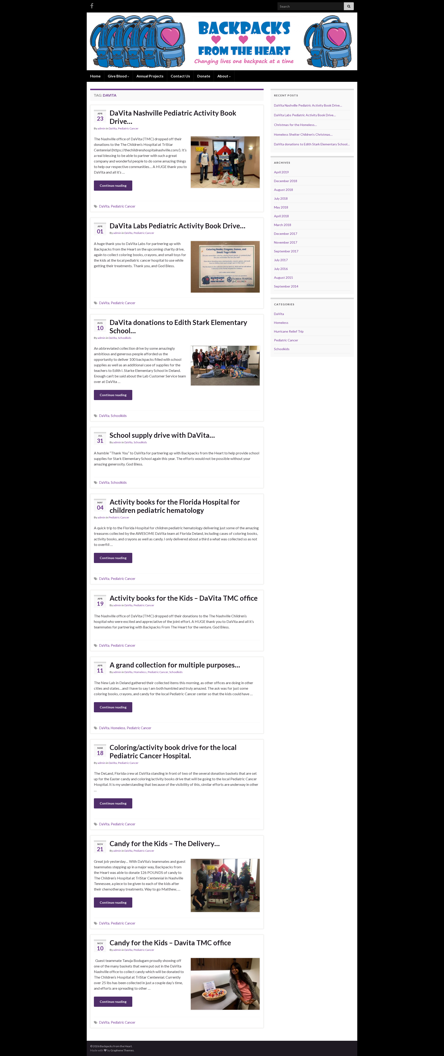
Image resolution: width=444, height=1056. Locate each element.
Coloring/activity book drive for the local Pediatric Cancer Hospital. (173, 751)
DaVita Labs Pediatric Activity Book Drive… (177, 225)
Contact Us (180, 76)
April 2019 (281, 172)
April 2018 (281, 216)
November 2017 (285, 242)
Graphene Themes (122, 1050)
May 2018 (281, 207)
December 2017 (285, 234)
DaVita (113, 128)
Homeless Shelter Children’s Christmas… (303, 134)
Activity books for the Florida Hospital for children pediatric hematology (175, 506)
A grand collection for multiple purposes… (175, 665)
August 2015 (283, 277)
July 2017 (281, 260)
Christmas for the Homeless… (295, 125)
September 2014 (286, 286)
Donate (203, 76)
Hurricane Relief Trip (289, 331)
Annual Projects (149, 76)
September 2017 (286, 251)
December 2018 (285, 181)
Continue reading (113, 185)
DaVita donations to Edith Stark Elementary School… (178, 326)
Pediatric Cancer (128, 128)
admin (101, 128)
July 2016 (281, 269)
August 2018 (283, 190)
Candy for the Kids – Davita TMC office (170, 942)
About (223, 76)
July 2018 (281, 198)
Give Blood (117, 76)
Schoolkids (124, 338)
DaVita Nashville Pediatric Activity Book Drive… (173, 117)
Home (95, 76)
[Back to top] (433, 1045)
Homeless (140, 672)
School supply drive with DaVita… (162, 435)
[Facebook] (91, 5)
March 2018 (282, 225)
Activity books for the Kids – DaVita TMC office (184, 598)
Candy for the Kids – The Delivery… (165, 843)
